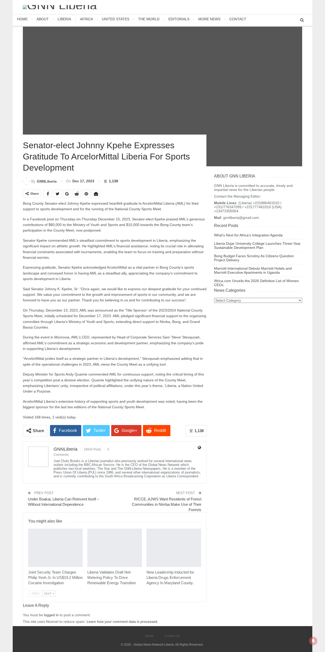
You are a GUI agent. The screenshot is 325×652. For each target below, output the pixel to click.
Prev (35, 593)
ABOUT (43, 19)
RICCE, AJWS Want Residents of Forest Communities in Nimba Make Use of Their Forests (166, 504)
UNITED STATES (115, 19)
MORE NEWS (209, 19)
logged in (51, 615)
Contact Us (172, 636)
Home (149, 636)
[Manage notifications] (313, 641)
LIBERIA (64, 19)
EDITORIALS (178, 19)
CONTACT (237, 19)
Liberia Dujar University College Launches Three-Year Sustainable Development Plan (257, 245)
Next (48, 593)
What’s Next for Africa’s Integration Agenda (248, 235)
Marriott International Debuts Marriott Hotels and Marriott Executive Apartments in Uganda (253, 270)
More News (31, 565)
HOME (22, 19)
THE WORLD (148, 19)
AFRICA (86, 19)
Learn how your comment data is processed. (122, 622)
